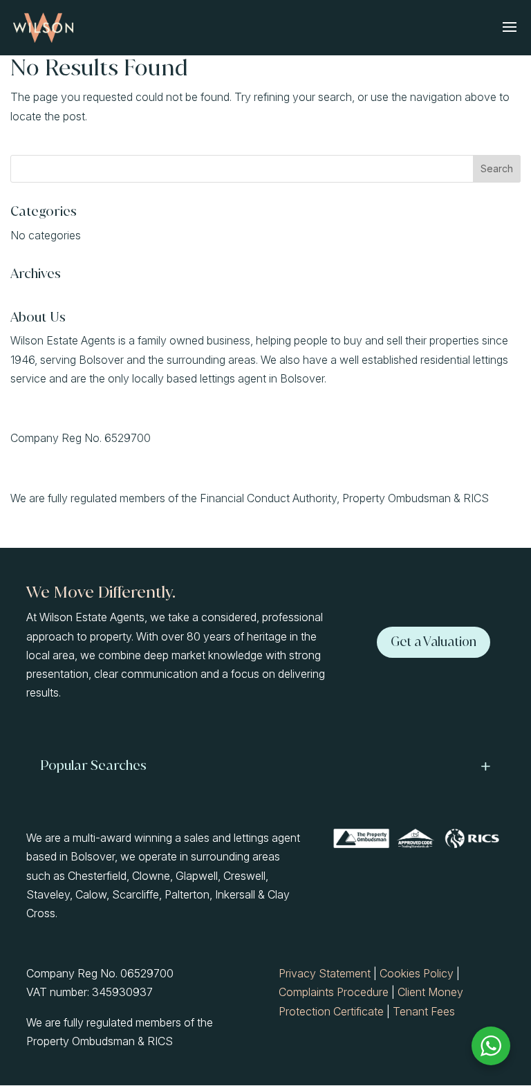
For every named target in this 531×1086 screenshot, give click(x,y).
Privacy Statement (325, 973)
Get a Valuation (433, 641)
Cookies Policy (417, 973)
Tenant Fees (424, 1011)
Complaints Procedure (334, 992)
